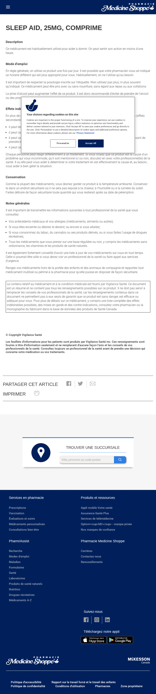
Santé (12, 573)
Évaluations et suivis (22, 518)
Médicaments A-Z (20, 600)
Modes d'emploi (19, 556)
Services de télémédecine (97, 518)
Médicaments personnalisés (27, 524)
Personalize (63, 143)
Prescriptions (17, 508)
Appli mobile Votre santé (96, 508)
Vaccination (16, 513)
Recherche (15, 551)
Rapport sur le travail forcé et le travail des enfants (84, 682)
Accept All (90, 143)
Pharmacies (102, 686)
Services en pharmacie (26, 498)
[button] (69, 384)
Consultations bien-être (24, 529)
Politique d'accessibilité (26, 682)
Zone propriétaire (131, 686)
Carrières (86, 551)
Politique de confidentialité (28, 686)
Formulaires (16, 567)
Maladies (15, 562)
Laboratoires (17, 578)
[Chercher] (120, 459)
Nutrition (14, 589)
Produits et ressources (98, 498)
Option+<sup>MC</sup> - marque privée (106, 524)
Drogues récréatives (22, 595)
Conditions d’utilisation (70, 686)
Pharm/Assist (19, 541)
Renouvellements (92, 562)
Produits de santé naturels (25, 584)
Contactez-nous (91, 556)
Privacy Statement (85, 133)
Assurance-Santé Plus (95, 513)
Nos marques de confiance (98, 529)
